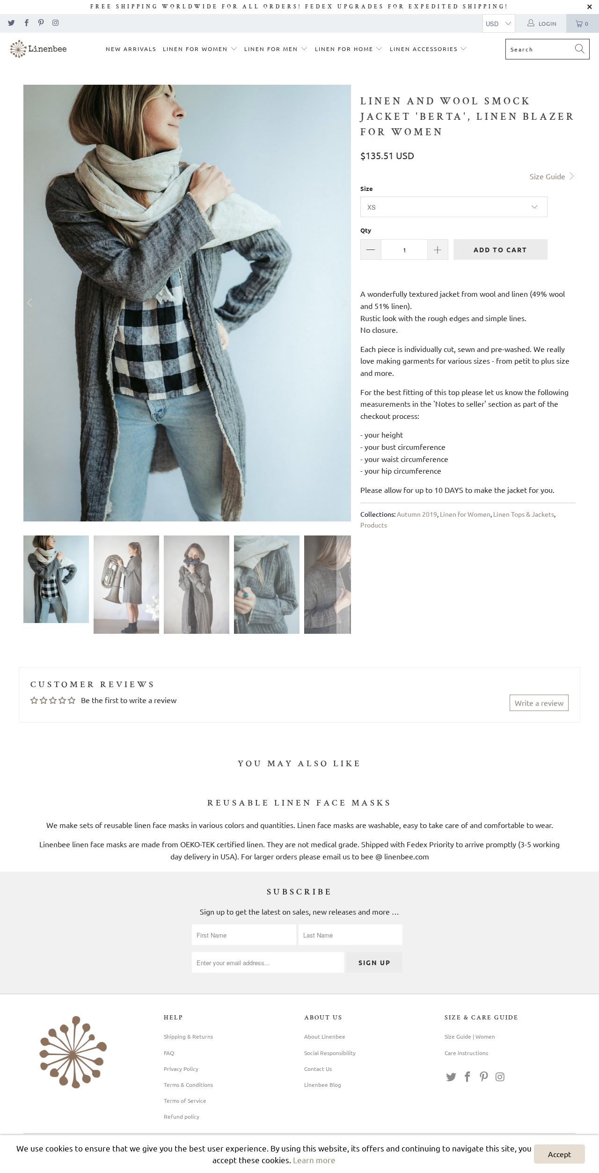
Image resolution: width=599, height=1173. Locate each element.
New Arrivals (131, 48)
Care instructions (466, 1052)
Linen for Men (272, 48)
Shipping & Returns (188, 1036)
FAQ (169, 1052)
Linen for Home (345, 48)
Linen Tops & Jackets (523, 514)
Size (366, 188)
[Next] (343, 303)
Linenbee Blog (322, 1084)
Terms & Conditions (188, 1084)
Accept (559, 1153)
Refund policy (181, 1116)
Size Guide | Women (470, 1036)
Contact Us (318, 1068)
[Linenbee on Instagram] (55, 23)
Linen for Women (196, 48)
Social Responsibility (330, 1052)
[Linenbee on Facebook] (25, 23)
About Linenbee (324, 1036)
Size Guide (548, 176)
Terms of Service (185, 1100)
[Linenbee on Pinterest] (40, 23)
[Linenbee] (38, 50)
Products (373, 525)
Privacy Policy (181, 1068)
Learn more (314, 1160)
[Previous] (30, 303)
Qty (365, 230)
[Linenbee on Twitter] (11, 23)
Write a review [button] (539, 702)
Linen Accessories (425, 48)
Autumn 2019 (417, 514)
